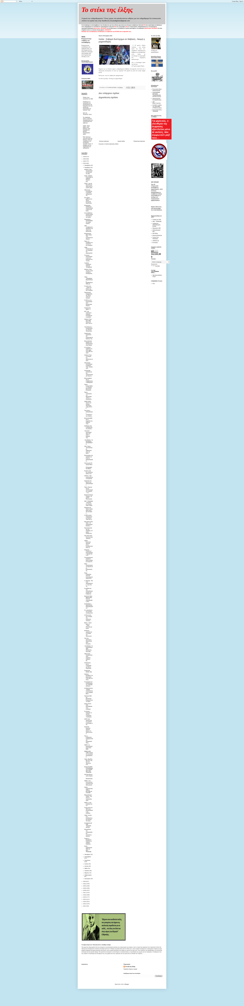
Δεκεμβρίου (88, 165)
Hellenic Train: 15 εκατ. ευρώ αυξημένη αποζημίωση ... (88, 272)
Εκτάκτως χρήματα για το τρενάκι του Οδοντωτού (88, 633)
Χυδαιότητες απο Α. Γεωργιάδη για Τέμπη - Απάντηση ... (88, 665)
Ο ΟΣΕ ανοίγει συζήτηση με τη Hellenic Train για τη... (88, 517)
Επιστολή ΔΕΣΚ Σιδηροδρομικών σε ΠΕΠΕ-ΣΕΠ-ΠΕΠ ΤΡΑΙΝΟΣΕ (88, 769)
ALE (153, 283)
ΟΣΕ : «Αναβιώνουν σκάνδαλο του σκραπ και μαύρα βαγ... (88, 228)
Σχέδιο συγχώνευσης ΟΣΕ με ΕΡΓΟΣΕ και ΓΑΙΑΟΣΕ (88, 790)
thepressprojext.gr (157, 235)
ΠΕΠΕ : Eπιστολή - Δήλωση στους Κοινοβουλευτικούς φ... (88, 544)
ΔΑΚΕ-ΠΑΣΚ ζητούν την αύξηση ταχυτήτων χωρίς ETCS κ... (88, 405)
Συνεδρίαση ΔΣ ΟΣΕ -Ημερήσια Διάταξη (88, 825)
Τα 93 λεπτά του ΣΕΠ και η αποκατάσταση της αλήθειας (88, 810)
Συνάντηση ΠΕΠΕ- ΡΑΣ (88, 671)
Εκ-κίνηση (155, 242)
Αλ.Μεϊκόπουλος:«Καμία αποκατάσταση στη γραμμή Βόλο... (88, 691)
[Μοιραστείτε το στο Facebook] (132, 87)
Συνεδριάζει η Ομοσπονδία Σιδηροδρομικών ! (88, 606)
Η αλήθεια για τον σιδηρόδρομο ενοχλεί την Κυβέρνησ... (88, 591)
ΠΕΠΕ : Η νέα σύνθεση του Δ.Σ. (88, 804)
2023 (84, 163)
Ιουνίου (87, 866)
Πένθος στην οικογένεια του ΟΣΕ (88, 98)
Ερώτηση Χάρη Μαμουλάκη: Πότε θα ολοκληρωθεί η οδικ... (88, 598)
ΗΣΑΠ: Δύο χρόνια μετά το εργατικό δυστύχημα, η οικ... (88, 721)
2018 (84, 890)
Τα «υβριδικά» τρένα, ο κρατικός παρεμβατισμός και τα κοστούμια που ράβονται (88, 120)
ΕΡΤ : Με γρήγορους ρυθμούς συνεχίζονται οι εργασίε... (88, 314)
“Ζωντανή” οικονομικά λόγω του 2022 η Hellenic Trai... (87, 434)
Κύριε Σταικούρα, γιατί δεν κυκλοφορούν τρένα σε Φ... (88, 575)
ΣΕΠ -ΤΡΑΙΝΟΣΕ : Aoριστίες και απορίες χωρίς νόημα (88, 503)
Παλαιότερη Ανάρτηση (139, 141)
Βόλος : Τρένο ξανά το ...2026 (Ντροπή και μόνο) (88, 625)
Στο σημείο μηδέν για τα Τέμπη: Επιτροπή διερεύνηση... (88, 200)
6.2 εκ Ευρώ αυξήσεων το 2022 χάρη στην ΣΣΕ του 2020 (88, 350)
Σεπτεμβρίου (88, 856)
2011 (84, 906)
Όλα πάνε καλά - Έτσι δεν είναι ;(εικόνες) (88, 537)
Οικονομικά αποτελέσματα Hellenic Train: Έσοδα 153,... (88, 365)
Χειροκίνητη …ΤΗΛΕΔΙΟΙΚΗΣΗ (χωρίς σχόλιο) (88, 221)
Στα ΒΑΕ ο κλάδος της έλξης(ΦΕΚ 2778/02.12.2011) (157, 107)
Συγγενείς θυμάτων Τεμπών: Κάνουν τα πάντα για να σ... (88, 730)
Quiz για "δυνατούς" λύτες (87, 113)
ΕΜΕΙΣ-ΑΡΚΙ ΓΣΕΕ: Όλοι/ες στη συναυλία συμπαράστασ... (88, 754)
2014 (84, 899)
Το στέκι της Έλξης (130, 966)
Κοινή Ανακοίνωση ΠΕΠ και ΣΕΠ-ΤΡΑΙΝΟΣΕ (88, 849)
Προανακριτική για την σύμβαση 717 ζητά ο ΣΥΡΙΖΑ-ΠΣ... (88, 530)
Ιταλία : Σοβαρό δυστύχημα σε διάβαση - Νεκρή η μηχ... (88, 178)
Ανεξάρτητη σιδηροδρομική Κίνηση (156, 225)
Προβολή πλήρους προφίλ (130, 969)
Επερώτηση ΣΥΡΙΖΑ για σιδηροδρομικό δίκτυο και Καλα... (88, 208)
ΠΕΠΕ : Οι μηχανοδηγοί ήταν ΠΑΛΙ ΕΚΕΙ (88, 747)
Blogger (127, 984)
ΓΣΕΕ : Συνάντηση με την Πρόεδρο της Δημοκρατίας (88, 250)
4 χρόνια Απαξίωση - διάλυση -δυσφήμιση (88, 265)
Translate (157, 266)
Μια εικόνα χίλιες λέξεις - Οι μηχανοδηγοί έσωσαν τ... (88, 523)
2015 (84, 897)
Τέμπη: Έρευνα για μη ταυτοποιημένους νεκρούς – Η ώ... (88, 490)
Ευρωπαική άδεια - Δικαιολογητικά (157, 89)
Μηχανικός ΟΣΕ (156, 228)
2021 (84, 883)
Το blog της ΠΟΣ (156, 219)
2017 (84, 892)
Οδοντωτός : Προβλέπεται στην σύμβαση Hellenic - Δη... (88, 657)
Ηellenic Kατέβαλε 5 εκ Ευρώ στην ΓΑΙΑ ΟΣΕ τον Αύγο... (88, 676)
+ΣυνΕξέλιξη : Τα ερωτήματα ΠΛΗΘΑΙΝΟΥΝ (88, 442)
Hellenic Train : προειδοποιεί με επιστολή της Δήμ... (88, 171)
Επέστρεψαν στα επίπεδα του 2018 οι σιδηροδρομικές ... (88, 458)
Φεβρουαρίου (88, 875)
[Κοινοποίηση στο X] (131, 87)
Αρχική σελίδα (121, 141)
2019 (84, 888)
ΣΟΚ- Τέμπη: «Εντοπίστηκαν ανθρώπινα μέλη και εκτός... (88, 450)
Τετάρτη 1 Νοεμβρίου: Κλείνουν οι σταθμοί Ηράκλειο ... (88, 841)
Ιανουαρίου (88, 878)
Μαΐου (86, 868)
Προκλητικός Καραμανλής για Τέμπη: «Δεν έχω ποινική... (88, 295)
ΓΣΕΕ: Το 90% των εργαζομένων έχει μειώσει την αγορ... (88, 818)
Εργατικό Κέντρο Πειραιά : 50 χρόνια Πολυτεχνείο (88, 497)
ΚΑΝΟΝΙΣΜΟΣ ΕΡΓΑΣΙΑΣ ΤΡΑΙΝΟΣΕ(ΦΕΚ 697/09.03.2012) (156, 94)
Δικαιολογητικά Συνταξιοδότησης (156, 99)
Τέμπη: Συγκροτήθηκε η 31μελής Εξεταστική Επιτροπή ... (88, 387)
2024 (84, 161)
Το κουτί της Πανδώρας (155, 238)
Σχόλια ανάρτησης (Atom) (111, 144)
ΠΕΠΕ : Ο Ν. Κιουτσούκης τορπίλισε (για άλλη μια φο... (88, 783)
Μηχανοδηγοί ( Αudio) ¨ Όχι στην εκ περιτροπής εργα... (88, 797)
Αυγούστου (87, 860)
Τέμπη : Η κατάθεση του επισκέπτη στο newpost (88, 243)
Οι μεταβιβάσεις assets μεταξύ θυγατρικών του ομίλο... (88, 215)
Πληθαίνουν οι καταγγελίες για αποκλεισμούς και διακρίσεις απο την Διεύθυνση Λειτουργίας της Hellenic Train (87, 106)
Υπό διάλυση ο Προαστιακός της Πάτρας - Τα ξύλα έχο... (88, 329)
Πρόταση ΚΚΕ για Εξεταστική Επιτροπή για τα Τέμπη (88, 698)
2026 (84, 156)
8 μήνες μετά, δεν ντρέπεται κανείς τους (88, 472)
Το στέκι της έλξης (107, 9)
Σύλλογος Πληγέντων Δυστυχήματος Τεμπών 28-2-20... (88, 552)
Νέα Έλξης (155, 233)
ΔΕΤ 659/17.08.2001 (156, 102)
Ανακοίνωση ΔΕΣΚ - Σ (87, 308)
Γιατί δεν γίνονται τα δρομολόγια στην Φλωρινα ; (88, 641)
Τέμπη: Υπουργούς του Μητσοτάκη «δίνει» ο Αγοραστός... (88, 396)
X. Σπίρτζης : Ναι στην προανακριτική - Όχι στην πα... (88, 583)
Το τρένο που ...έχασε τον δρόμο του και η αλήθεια (88, 288)
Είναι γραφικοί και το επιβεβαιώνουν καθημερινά (88, 380)
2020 (84, 886)
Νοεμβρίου (87, 167)
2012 (84, 903)
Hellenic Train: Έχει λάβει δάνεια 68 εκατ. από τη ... (88, 322)
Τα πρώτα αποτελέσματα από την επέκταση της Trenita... (88, 258)
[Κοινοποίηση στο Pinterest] (134, 87)
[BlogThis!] (129, 87)
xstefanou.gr (155, 240)
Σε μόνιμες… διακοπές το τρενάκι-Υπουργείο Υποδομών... (88, 714)
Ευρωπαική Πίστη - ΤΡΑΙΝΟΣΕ (157, 110)
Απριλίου (87, 870)
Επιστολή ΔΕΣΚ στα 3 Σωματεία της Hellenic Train (88, 421)
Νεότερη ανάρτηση (104, 141)
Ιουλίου (87, 864)
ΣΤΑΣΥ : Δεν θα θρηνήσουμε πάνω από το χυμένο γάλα (88, 185)
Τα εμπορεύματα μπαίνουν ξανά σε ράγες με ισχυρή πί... (88, 559)
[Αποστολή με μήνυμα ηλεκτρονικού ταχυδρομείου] (127, 87)
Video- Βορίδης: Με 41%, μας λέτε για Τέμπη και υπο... (88, 761)
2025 (84, 159)
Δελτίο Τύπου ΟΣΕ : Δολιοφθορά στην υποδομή (88, 706)
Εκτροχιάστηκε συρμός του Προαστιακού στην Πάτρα (88, 343)
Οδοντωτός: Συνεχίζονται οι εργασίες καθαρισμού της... (88, 192)
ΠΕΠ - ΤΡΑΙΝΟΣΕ (156, 221)
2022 (84, 881)
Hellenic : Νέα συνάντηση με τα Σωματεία (88, 477)
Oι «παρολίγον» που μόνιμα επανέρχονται (88, 612)
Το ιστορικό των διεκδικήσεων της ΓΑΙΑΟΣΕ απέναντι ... (88, 684)
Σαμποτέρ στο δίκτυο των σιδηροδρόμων (88, 483)
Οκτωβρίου (88, 854)
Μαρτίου (87, 873)
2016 (84, 895)
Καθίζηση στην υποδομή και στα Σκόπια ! (88, 427)
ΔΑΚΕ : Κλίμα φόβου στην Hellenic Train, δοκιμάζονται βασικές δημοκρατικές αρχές (86, 130)
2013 (84, 901)
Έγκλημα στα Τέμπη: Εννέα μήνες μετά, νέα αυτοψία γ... (88, 510)
